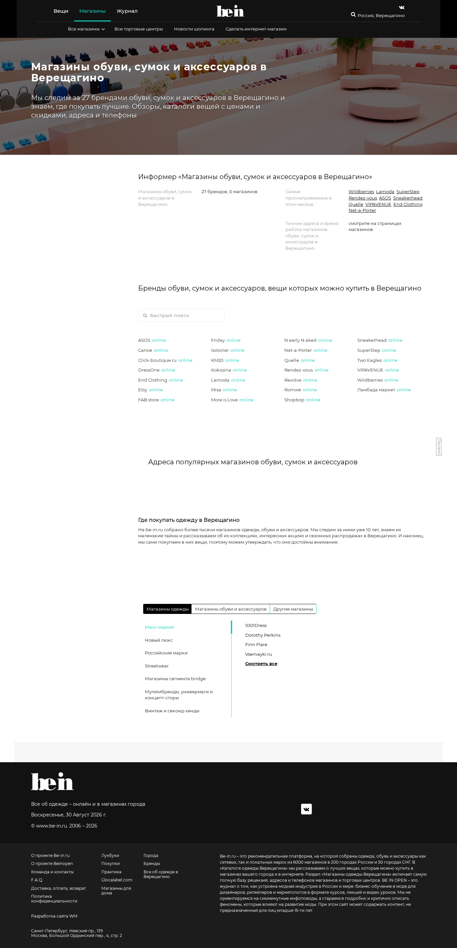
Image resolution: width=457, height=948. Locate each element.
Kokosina (229, 370)
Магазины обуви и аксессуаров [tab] (231, 609)
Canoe (153, 350)
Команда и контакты (52, 872)
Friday (226, 340)
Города (151, 855)
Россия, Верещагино (381, 15)
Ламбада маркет (384, 389)
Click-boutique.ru (165, 360)
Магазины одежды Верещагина (356, 874)
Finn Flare (256, 644)
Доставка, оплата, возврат (58, 888)
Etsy (150, 389)
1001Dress (256, 625)
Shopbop (302, 399)
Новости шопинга (194, 28)
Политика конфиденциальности (54, 898)
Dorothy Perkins (262, 635)
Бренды (152, 863)
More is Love (232, 399)
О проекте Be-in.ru (50, 855)
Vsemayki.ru (258, 654)
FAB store (156, 399)
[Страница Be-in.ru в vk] (401, 7)
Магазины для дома (116, 890)
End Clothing (408, 204)
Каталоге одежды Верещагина (254, 868)
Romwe (300, 389)
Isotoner (228, 350)
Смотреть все (261, 663)
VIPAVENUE (378, 204)
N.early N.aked (308, 340)
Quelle (356, 204)
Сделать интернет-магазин (256, 28)
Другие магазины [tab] (293, 609)
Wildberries (361, 191)
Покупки (110, 863)
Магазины (92, 11)
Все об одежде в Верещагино (161, 874)
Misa (224, 389)
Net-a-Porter (362, 210)
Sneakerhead (408, 198)
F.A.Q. (37, 880)
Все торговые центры (138, 28)
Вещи (61, 11)
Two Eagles (377, 360)
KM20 (225, 360)
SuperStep (408, 191)
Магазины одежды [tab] (168, 609)
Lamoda (385, 191)
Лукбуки (110, 855)
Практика (111, 872)
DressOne (156, 370)
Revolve (300, 380)
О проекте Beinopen (52, 863)
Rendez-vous (363, 198)
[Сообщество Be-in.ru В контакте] (306, 809)
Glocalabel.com (116, 880)
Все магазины (84, 28)
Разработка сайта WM (54, 916)
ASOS (385, 198)
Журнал (127, 11)
